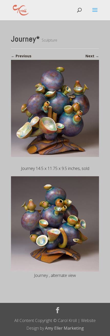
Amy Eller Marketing (64, 328)
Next (92, 55)
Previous (21, 55)
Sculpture (49, 40)
